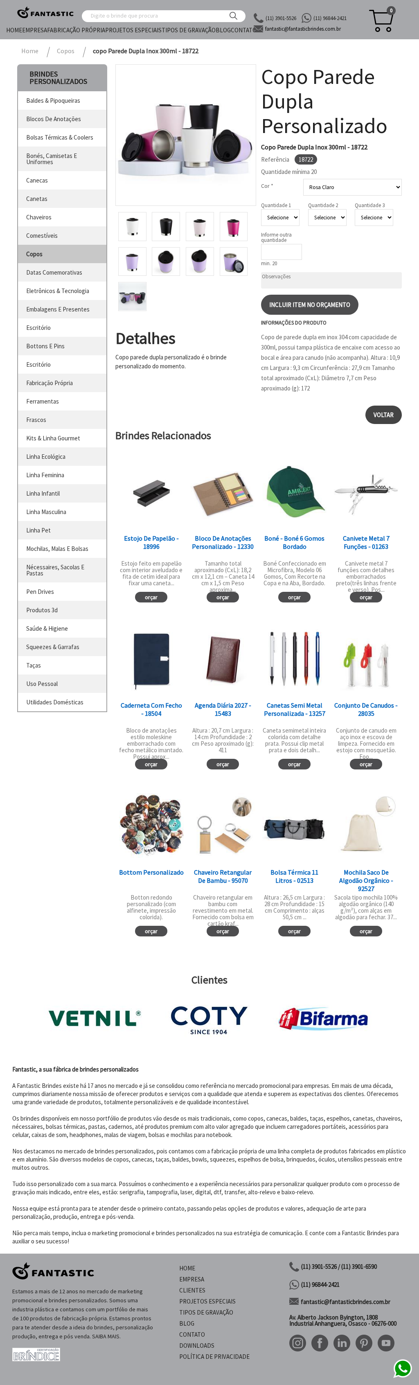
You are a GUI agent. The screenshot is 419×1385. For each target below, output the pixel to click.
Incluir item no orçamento (309, 305)
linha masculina (46, 512)
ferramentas (42, 401)
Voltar (384, 415)
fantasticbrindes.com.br (303, 28)
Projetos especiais (133, 30)
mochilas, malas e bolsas (57, 549)
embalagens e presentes (58, 309)
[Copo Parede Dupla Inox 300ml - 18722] (185, 135)
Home (14, 30)
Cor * (267, 185)
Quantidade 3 (370, 205)
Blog (223, 30)
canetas (36, 199)
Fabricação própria (76, 30)
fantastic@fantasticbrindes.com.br (345, 1302)
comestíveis (42, 235)
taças (33, 665)
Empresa (34, 30)
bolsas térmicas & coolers (59, 137)
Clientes (192, 1290)
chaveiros (39, 217)
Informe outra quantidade (276, 237)
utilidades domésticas (54, 702)
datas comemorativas (54, 272)
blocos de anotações (53, 119)
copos (34, 254)
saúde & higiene (47, 628)
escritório (38, 328)
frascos (36, 420)
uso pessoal (42, 684)
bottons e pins (45, 346)
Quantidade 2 (323, 205)
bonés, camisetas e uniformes (51, 159)
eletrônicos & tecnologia (57, 291)
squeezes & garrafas (52, 647)
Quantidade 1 (276, 205)
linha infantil (43, 493)
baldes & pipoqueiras (53, 100)
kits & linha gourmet (53, 438)
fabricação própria (49, 383)
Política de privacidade (214, 1356)
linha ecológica (45, 456)
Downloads (196, 1345)
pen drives (40, 592)
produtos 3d (42, 610)
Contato (244, 30)
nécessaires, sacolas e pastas (55, 570)
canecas (37, 180)
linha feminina (45, 475)
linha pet (38, 530)
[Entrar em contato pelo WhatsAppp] (402, 1376)
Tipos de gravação (189, 30)
